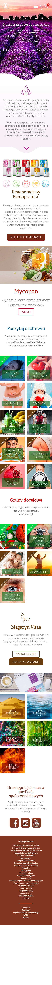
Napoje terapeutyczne (26, 875)
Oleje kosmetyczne (26, 895)
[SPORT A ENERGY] (12, 536)
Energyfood (26, 870)
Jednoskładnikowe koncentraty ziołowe (26, 850)
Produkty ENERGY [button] (15, 49)
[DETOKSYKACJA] (12, 421)
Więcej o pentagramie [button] (26, 237)
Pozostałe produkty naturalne (26, 863)
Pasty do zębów (26, 888)
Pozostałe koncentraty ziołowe (26, 853)
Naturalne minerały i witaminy (26, 865)
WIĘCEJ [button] (26, 311)
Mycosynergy (26, 858)
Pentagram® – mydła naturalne (26, 883)
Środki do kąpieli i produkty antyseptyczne (26, 880)
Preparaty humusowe (26, 860)
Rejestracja (26, 910)
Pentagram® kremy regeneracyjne (26, 848)
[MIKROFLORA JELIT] (12, 394)
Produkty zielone (26, 873)
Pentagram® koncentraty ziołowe (26, 845)
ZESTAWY (26, 898)
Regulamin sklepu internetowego (26, 912)
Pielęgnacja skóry (26, 890)
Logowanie (26, 907)
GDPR (26, 915)
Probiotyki (26, 868)
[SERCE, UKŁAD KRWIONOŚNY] (39, 367)
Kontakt (26, 917)
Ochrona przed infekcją (26, 855)
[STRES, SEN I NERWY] (12, 367)
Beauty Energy (26, 893)
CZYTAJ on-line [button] (26, 654)
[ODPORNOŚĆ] (39, 394)
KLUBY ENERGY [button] (39, 49)
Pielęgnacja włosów (26, 885)
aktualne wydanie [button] (26, 661)
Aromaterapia (26, 878)
